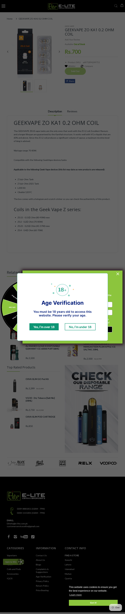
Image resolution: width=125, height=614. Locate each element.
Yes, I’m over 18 (44, 327)
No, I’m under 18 (80, 327)
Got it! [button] (93, 603)
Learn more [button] (75, 595)
